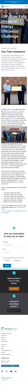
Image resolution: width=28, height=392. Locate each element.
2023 (14, 149)
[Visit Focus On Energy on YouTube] (11, 371)
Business (3, 337)
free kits (13, 118)
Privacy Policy (4, 379)
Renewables (4, 341)
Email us (16, 365)
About (2, 346)
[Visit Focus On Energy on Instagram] (7, 371)
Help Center (14, 288)
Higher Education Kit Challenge (15, 111)
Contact (3, 352)
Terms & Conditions (5, 378)
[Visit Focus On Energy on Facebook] (2, 371)
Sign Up (7, 265)
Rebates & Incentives (6, 333)
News (1, 10)
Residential (4, 335)
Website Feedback (6, 354)
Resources (3, 344)
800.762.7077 (7, 365)
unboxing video (7, 166)
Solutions (3, 339)
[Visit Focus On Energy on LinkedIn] (16, 371)
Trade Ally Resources (6, 350)
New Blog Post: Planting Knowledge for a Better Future (14, 2)
